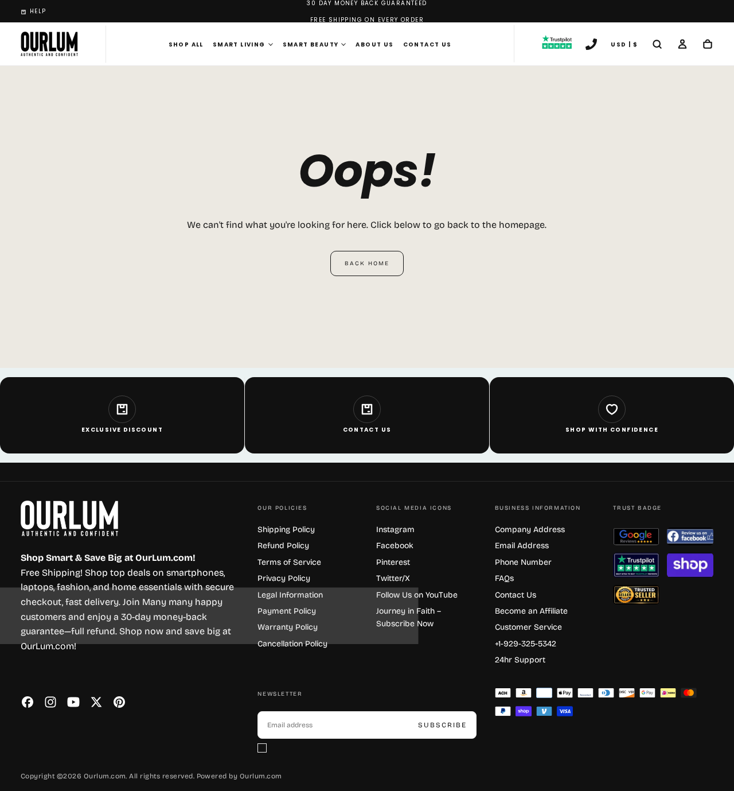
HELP (38, 11)
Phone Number (523, 562)
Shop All (186, 44)
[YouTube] (73, 702)
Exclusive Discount (122, 429)
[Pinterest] (119, 702)
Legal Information (290, 595)
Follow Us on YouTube (417, 595)
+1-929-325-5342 (525, 644)
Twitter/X (393, 578)
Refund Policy (283, 545)
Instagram (395, 529)
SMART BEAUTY (311, 44)
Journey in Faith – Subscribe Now (408, 617)
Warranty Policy (287, 627)
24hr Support (520, 660)
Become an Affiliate (531, 611)
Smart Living (239, 44)
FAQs (504, 578)
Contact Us (427, 44)
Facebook (394, 545)
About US (374, 44)
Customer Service (528, 627)
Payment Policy (286, 611)
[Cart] (707, 45)
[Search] (657, 45)
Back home (367, 263)
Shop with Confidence (611, 429)
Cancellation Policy (292, 644)
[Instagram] (50, 702)
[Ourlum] (69, 518)
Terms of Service (289, 562)
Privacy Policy (283, 578)
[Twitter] (96, 702)
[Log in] (682, 45)
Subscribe (442, 725)
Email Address (522, 545)
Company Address (530, 529)
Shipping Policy (286, 529)
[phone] (591, 45)
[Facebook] (27, 702)
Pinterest (393, 562)
